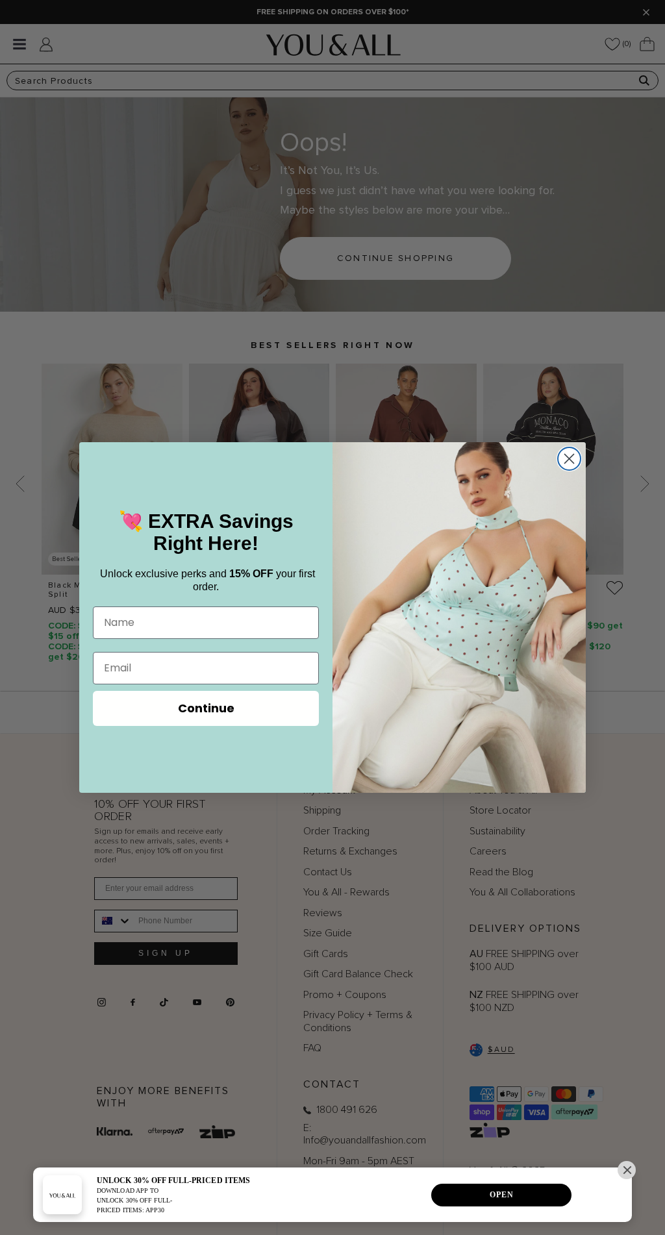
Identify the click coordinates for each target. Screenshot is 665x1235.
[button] (627, 1170)
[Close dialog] (569, 458)
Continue (206, 708)
